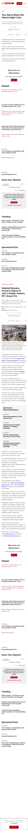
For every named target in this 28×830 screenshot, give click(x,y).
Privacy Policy (14, 823)
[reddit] (16, 34)
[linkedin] (11, 34)
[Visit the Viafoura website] (23, 190)
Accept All (14, 827)
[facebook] (9, 34)
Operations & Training (7, 284)
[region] (14, 187)
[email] (19, 34)
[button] (3, 3)
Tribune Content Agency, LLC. (12, 536)
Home (3, 11)
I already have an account (14, 205)
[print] (25, 34)
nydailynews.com (9, 534)
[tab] (6, 184)
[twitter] (14, 34)
